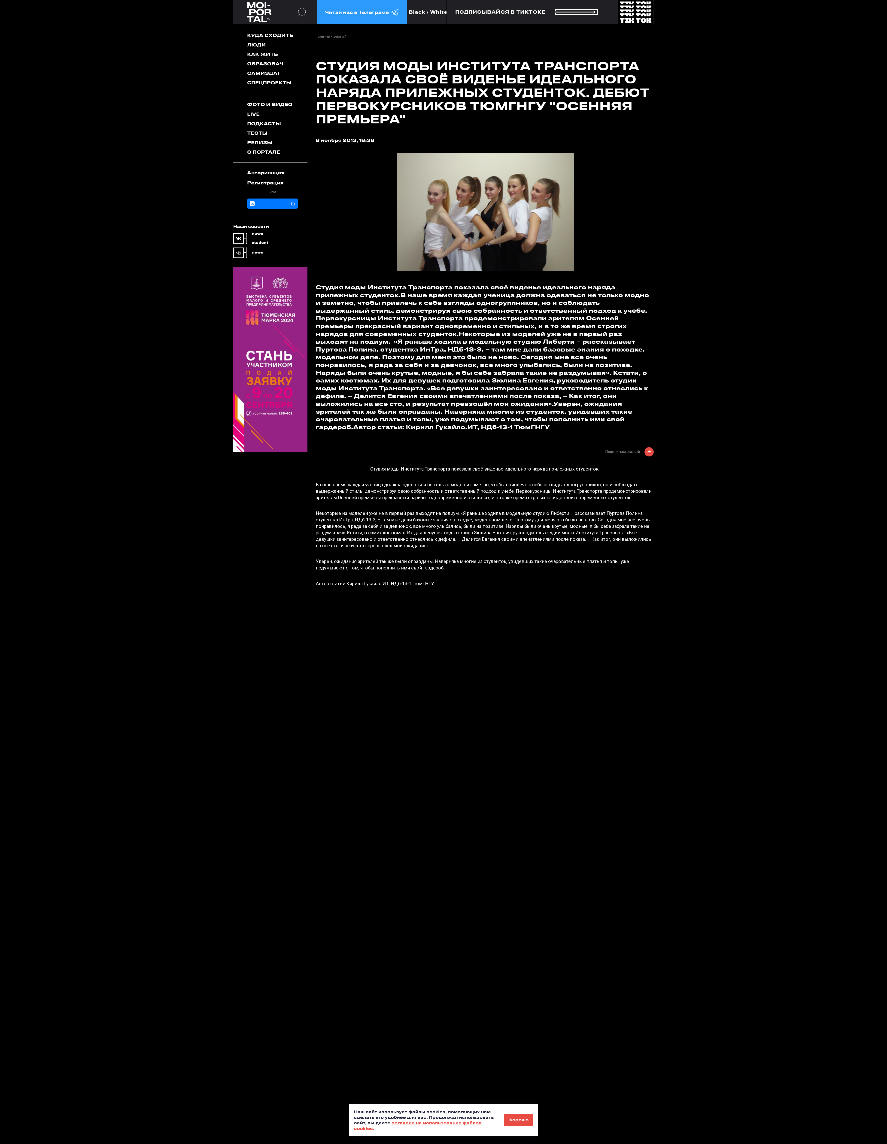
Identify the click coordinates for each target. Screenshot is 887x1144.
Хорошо (519, 1119)
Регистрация (265, 182)
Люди (256, 44)
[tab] (272, 172)
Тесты (257, 133)
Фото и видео (269, 104)
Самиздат (264, 73)
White (439, 12)
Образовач (265, 63)
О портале (263, 152)
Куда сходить (270, 35)
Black (417, 12)
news (257, 234)
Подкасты (264, 123)
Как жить (262, 54)
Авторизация (266, 172)
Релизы (259, 142)
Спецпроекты (269, 82)
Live (253, 114)
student (260, 243)
